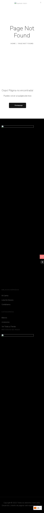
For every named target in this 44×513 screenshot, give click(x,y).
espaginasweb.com (35, 505)
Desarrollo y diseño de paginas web (15, 505)
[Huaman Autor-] (21, 3)
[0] (39, 3)
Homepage (19, 105)
